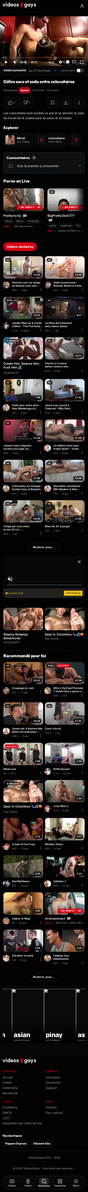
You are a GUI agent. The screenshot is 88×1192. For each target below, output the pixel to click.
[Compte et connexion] (82, 6)
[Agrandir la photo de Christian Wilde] (6, 921)
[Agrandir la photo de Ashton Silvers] (48, 958)
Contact (51, 1107)
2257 (6, 1118)
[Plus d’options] (79, 102)
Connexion (53, 1082)
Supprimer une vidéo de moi (22, 1123)
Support (51, 1088)
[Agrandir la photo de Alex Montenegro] (6, 407)
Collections (10, 1088)
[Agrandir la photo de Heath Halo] (48, 690)
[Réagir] (68, 61)
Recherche (10, 1093)
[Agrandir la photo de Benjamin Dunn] (6, 488)
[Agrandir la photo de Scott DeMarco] (48, 285)
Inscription (53, 1077)
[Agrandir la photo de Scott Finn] (48, 448)
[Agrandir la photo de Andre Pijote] (6, 731)
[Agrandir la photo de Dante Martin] (6, 958)
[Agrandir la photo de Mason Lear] (6, 285)
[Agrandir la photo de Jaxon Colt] (48, 883)
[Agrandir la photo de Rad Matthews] (6, 883)
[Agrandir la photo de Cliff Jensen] (6, 690)
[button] (11, 102)
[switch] (80, 70)
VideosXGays (31, 1168)
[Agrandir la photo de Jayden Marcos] (6, 325)
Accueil (8, 1077)
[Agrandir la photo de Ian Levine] (48, 771)
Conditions (10, 1107)
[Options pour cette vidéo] (40, 289)
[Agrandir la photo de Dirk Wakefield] (6, 846)
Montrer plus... (44, 547)
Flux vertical (54, 1112)
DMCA (7, 1112)
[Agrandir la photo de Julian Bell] (48, 808)
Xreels (7, 1082)
